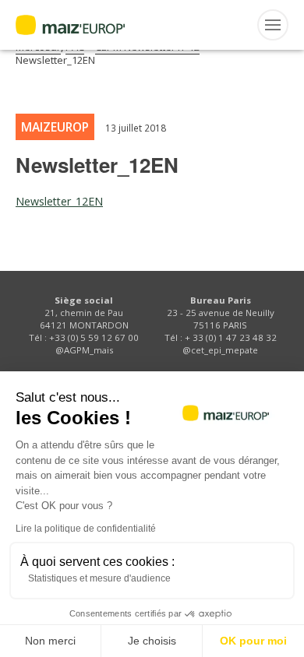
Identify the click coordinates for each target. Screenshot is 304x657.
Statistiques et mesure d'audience (99, 578)
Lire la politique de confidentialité (86, 528)
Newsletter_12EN (59, 201)
